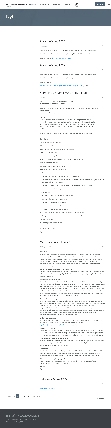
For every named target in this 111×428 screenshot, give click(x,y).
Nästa (33, 396)
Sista (38, 396)
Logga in (100, 4)
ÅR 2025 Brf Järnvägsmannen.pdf (62, 58)
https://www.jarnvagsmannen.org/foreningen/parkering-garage (59, 325)
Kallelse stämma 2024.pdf (48, 388)
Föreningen (44, 4)
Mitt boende (56, 4)
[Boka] (79, 5)
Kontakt (68, 4)
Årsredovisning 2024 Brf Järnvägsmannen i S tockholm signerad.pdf (61, 86)
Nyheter (32, 4)
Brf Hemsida (9, 422)
